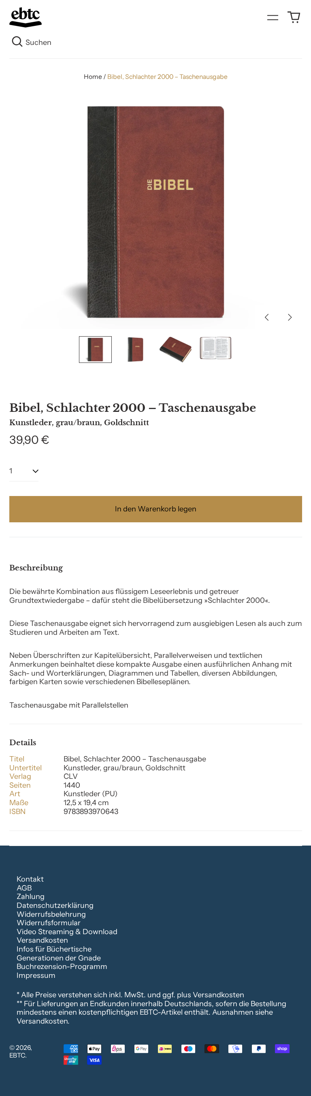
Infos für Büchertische (54, 949)
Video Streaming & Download (67, 931)
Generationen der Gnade (59, 958)
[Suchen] (17, 43)
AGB (24, 888)
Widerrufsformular (49, 922)
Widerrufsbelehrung (51, 914)
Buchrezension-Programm (62, 966)
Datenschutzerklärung (55, 905)
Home (93, 77)
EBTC (17, 1055)
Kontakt (30, 879)
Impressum (36, 975)
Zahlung (31, 896)
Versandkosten (42, 940)
